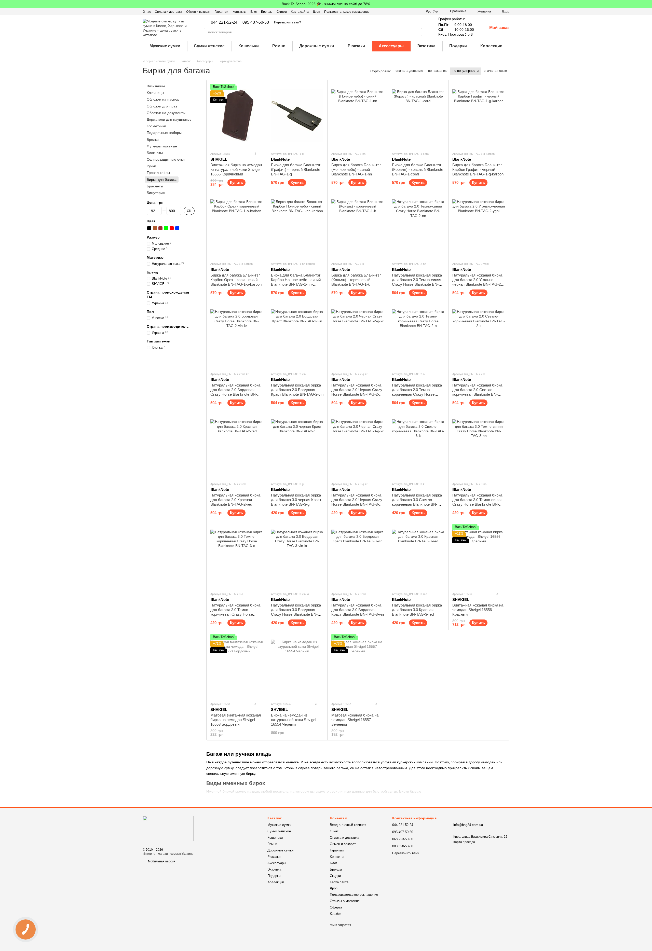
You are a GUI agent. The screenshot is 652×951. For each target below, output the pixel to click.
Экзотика (426, 46)
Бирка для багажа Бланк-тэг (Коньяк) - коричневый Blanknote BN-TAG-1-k (356, 279)
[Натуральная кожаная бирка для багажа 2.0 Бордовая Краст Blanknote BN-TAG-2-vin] (297, 336)
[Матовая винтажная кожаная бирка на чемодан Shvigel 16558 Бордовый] (236, 666)
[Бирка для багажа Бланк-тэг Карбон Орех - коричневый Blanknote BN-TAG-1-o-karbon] (236, 225)
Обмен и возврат (198, 11)
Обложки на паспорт (164, 100)
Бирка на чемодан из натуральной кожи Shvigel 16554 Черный (293, 719)
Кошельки (248, 46)
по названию (437, 71)
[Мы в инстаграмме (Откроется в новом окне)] (413, 11)
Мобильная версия (161, 861)
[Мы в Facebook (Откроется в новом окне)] (400, 11)
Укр (435, 11)
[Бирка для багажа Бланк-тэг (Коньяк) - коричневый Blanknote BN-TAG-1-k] (357, 225)
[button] (647, 3)
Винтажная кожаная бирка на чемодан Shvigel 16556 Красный (477, 609)
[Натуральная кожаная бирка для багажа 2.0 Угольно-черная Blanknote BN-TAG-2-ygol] (478, 225)
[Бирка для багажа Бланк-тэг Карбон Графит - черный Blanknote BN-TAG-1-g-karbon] (478, 115)
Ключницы (155, 93)
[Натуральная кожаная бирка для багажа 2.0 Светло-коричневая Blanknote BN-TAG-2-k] (478, 336)
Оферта (336, 907)
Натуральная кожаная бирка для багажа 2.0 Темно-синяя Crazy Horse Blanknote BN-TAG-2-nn (417, 282)
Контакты (239, 11)
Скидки (282, 11)
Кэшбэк (335, 914)
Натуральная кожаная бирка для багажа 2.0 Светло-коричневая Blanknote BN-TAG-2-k (477, 392)
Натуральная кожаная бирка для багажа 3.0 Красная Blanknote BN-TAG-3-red (417, 609)
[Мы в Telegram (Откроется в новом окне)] (419, 11)
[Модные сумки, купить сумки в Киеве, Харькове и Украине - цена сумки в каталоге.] (168, 828)
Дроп (316, 11)
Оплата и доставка (168, 11)
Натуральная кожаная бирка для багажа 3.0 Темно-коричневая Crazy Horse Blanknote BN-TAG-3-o (235, 612)
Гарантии (221, 11)
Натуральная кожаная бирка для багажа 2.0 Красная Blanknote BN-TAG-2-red (235, 499)
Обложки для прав (162, 106)
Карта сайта (300, 11)
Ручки (151, 166)
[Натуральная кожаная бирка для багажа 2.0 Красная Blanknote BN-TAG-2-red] (236, 446)
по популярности (466, 71)
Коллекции (491, 46)
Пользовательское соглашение (347, 11)
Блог (253, 11)
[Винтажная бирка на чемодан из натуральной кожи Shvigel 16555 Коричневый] (236, 115)
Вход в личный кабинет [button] (348, 825)
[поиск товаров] (418, 32)
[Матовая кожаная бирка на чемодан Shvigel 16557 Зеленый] (357, 666)
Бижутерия (156, 193)
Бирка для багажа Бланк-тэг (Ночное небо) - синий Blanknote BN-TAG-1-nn (356, 169)
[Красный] (171, 228)
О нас (147, 11)
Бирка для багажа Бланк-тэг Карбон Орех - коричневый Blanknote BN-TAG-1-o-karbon (236, 279)
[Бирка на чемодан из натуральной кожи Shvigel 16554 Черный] (297, 666)
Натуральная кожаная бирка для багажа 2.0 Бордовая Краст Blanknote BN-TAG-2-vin (297, 389)
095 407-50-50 (255, 22)
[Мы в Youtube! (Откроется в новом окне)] (406, 11)
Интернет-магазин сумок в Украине (168, 854)
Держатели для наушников (169, 119)
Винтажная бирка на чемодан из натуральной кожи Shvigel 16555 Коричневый (236, 169)
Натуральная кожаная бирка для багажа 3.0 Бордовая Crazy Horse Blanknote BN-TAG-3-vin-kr (296, 612)
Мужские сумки (165, 46)
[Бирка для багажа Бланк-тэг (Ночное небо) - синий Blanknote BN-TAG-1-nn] (357, 115)
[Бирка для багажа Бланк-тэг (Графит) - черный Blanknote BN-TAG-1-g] (297, 115)
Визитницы (156, 86)
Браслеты (155, 186)
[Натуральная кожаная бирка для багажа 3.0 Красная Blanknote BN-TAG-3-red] (418, 556)
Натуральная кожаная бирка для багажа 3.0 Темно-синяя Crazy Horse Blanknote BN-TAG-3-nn (477, 502)
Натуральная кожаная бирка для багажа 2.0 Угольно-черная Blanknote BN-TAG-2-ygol (477, 282)
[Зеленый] (166, 228)
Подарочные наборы (164, 133)
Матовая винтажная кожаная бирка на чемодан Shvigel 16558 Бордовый (235, 719)
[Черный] (149, 228)
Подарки (458, 46)
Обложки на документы (166, 113)
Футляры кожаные (162, 146)
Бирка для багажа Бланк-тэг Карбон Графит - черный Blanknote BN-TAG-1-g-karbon (478, 169)
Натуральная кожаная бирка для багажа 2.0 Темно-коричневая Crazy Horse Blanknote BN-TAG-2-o (417, 392)
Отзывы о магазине (345, 901)
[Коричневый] (154, 228)
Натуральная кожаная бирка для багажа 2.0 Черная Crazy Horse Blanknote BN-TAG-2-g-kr (356, 392)
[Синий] (177, 228)
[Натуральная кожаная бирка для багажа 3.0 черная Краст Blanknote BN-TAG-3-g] (297, 446)
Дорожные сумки (316, 46)
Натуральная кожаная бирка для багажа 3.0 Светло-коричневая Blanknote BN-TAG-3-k (417, 502)
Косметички (156, 126)
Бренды (267, 11)
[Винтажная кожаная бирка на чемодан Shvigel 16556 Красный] (478, 556)
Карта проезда (464, 842)
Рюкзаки (356, 46)
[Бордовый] (160, 228)
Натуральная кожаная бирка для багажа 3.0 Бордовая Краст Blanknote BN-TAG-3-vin (357, 609)
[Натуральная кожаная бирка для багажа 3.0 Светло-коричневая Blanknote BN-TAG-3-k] (418, 446)
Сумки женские (209, 46)
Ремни (279, 46)
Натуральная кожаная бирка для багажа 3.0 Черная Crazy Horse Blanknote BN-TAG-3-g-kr (356, 502)
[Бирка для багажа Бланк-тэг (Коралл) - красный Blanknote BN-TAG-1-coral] (418, 115)
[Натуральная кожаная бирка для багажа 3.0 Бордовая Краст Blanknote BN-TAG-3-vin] (357, 556)
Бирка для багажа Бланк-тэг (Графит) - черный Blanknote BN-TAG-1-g (295, 169)
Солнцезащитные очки (166, 159)
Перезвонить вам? (287, 22)
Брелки (153, 139)
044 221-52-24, (224, 22)
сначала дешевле (409, 71)
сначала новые (495, 71)
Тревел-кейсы (158, 173)
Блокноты (155, 153)
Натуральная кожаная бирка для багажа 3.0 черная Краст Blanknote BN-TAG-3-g (296, 499)
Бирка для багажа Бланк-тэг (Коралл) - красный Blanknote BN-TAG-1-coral (417, 169)
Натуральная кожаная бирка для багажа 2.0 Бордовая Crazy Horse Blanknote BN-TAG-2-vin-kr (235, 392)
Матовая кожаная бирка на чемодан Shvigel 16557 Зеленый (354, 719)
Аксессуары (391, 46)
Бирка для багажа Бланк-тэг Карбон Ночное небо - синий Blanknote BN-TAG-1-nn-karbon (296, 282)
